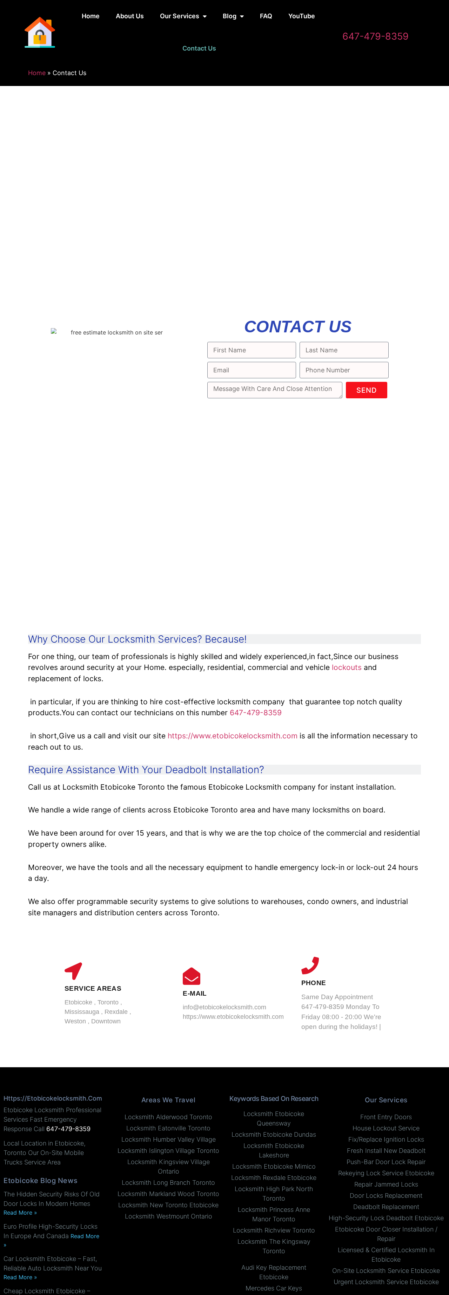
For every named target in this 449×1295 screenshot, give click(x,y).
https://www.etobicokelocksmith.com (232, 735)
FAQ (266, 16)
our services (179, 16)
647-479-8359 (375, 36)
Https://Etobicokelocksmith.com (53, 1098)
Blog (229, 16)
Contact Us (199, 48)
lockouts (347, 667)
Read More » (20, 1212)
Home (91, 16)
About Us (130, 16)
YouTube (301, 16)
